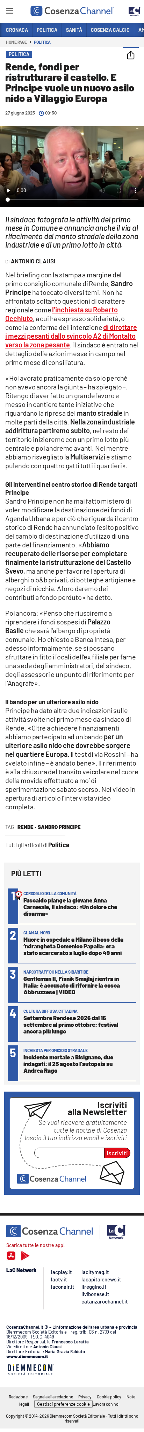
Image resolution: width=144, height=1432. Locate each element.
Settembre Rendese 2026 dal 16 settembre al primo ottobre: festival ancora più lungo (70, 1024)
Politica (42, 42)
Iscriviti (117, 1153)
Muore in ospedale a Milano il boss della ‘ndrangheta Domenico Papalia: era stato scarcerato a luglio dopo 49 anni (73, 946)
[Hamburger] (9, 12)
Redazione (18, 1396)
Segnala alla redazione (53, 1396)
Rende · (26, 827)
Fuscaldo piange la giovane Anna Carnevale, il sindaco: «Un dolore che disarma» (70, 907)
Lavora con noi (106, 1404)
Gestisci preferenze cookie (63, 1404)
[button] (131, 55)
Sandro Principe (59, 827)
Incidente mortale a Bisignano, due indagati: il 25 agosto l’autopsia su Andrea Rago (68, 1063)
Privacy (85, 1396)
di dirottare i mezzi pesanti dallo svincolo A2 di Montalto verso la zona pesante (71, 336)
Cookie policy (109, 1396)
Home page (16, 42)
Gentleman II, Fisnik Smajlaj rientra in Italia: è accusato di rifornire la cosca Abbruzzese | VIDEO (71, 985)
